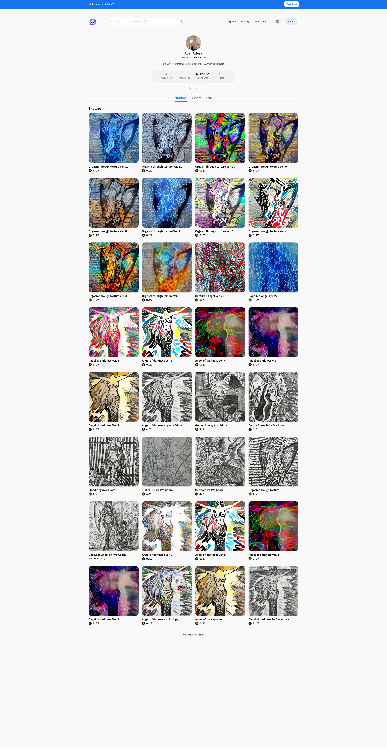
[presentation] (198, 89)
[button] (277, 21)
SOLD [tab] (209, 98)
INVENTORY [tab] (181, 98)
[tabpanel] (193, 371)
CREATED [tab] (196, 98)
